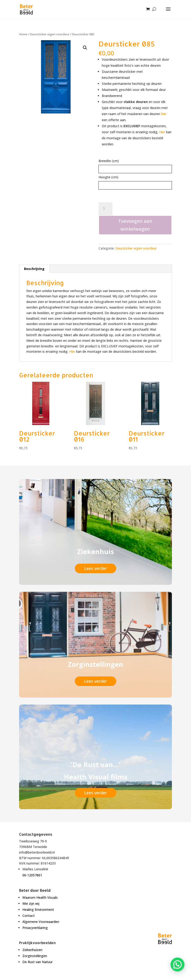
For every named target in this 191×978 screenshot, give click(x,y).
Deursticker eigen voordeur (49, 34)
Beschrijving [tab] (34, 268)
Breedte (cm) (109, 161)
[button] (85, 47)
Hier (162, 132)
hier (164, 114)
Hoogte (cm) (108, 177)
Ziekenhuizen (32, 950)
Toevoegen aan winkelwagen (135, 225)
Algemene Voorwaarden (40, 921)
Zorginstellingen (34, 956)
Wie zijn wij (30, 903)
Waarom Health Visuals (40, 897)
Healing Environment (38, 909)
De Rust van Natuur (37, 962)
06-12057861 (32, 875)
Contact (28, 915)
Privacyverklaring (35, 927)
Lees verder (95, 568)
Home (23, 34)
